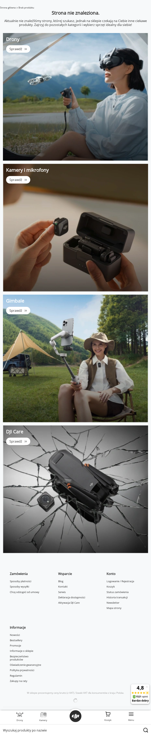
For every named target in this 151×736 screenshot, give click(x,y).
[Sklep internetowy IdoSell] (75, 700)
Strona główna (8, 7)
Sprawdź (15, 49)
